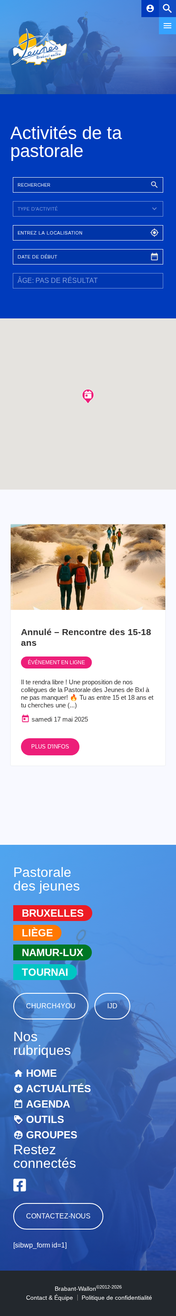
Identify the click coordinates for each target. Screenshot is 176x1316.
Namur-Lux (52, 952)
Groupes (51, 1135)
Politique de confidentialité (117, 1297)
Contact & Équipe (49, 1297)
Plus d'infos (50, 746)
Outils (45, 1119)
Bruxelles (53, 913)
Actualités (58, 1088)
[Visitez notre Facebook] (19, 1185)
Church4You (51, 1006)
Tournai (45, 972)
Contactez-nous (58, 1216)
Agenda (48, 1104)
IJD (112, 1006)
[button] (88, 396)
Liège (37, 933)
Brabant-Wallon (88, 1288)
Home (41, 1073)
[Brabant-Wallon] (38, 66)
